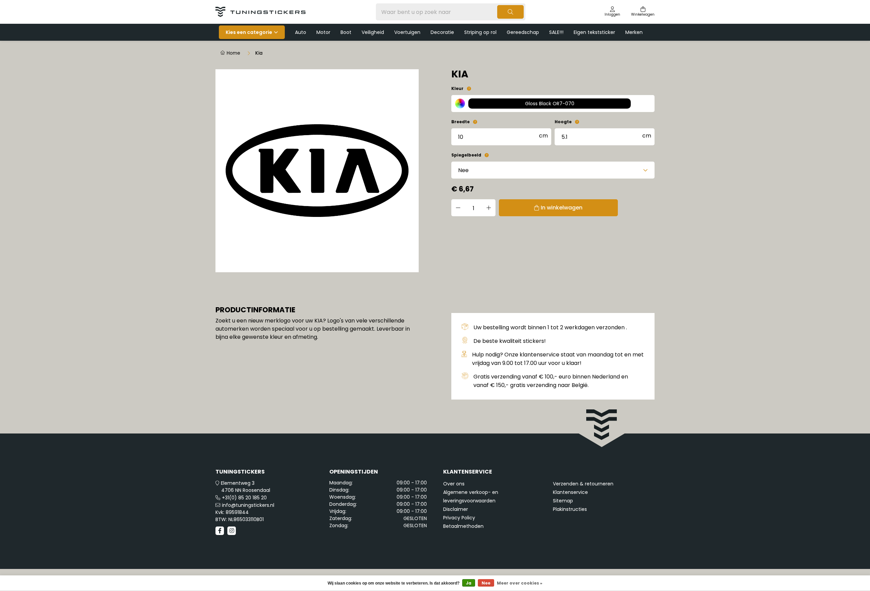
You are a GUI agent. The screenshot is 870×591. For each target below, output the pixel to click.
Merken (634, 32)
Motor (323, 32)
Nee (486, 583)
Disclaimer (455, 509)
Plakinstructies (570, 509)
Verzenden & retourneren (583, 483)
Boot (346, 32)
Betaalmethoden (463, 526)
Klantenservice (570, 492)
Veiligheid (373, 32)
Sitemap (563, 500)
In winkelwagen (561, 207)
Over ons (454, 483)
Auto (300, 32)
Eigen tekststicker (594, 32)
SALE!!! (556, 32)
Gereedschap (523, 32)
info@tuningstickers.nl (248, 505)
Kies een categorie (249, 32)
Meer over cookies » (519, 583)
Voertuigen (407, 32)
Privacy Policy (459, 517)
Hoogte (563, 122)
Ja (468, 583)
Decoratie (442, 32)
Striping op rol (480, 32)
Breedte (460, 122)
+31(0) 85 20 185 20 (244, 497)
